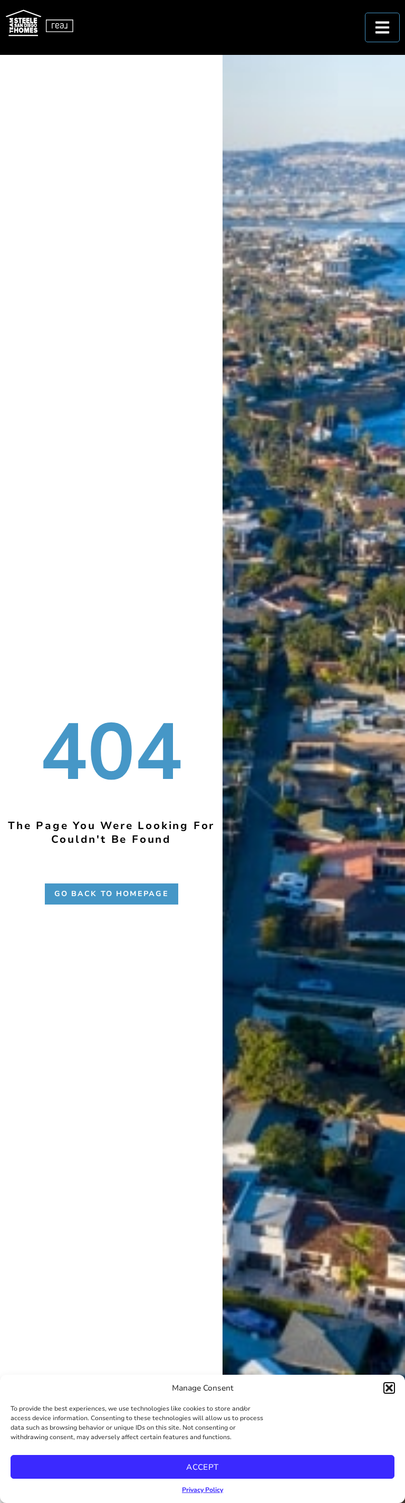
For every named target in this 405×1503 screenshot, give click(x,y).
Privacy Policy (202, 1490)
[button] (389, 1388)
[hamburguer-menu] (382, 27)
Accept (202, 1467)
